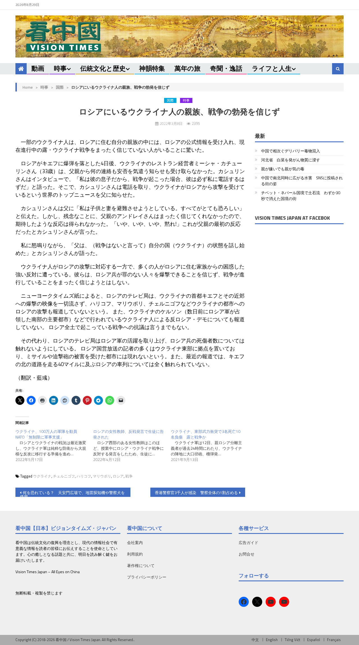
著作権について (141, 565)
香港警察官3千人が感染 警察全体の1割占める (196, 492)
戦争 (129, 476)
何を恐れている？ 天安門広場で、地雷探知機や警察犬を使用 (72, 493)
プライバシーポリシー (146, 577)
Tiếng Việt (292, 639)
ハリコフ (84, 476)
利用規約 (135, 554)
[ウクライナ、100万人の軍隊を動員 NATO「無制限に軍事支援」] (54, 445)
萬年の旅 (187, 68)
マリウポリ (102, 476)
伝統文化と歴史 (103, 68)
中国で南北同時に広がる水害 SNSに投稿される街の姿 (302, 181)
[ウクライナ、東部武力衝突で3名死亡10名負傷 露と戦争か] (209, 445)
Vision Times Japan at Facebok (292, 218)
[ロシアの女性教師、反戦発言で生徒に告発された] (132, 445)
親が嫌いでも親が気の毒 (282, 169)
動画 (37, 68)
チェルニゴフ (64, 476)
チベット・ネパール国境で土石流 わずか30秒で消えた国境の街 (300, 195)
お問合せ (246, 554)
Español (313, 639)
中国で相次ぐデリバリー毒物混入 (290, 151)
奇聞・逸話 (226, 68)
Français (334, 639)
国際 (60, 87)
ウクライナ (42, 476)
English (272, 639)
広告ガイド (248, 542)
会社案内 (135, 542)
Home (27, 87)
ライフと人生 (272, 68)
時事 (60, 68)
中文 (255, 639)
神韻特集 (152, 68)
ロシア (118, 476)
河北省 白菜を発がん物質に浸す (290, 160)
